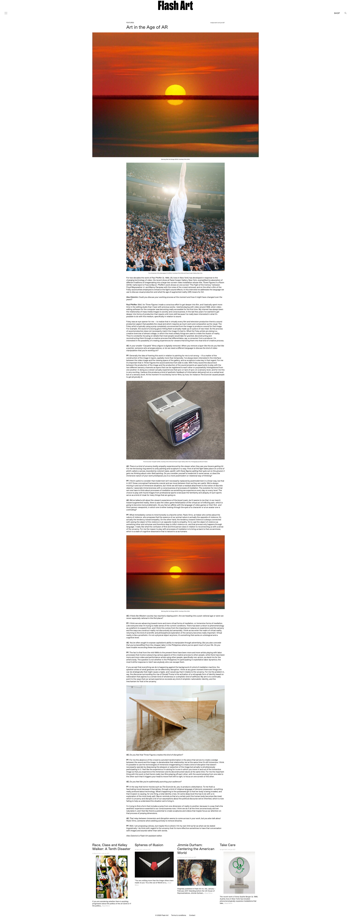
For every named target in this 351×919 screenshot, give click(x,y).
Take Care (227, 845)
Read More (106, 906)
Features (130, 22)
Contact (192, 915)
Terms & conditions (178, 915)
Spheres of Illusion (149, 845)
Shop (337, 13)
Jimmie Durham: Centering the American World (195, 849)
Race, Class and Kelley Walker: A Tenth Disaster (111, 847)
